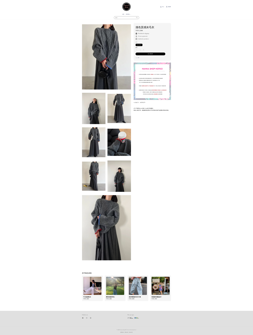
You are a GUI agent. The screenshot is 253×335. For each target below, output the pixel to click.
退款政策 (131, 332)
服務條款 (122, 332)
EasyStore (134, 329)
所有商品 (128, 14)
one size (139, 45)
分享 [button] (138, 57)
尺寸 (136, 42)
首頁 (123, 14)
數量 (136, 47)
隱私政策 (126, 332)
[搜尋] (137, 17)
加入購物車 (150, 54)
